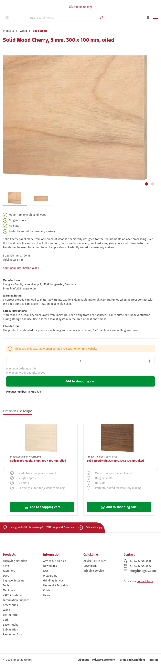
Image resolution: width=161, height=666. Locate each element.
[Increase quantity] (150, 361)
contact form (145, 581)
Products (9, 554)
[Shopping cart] (155, 18)
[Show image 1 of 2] (146, 184)
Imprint (153, 659)
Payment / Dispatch (55, 585)
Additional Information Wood (21, 268)
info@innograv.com (142, 571)
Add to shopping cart (80, 381)
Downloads (50, 566)
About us (83, 659)
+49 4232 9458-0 (139, 561)
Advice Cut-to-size (54, 561)
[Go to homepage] (80, 7)
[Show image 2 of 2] (152, 184)
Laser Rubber (11, 624)
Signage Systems (13, 580)
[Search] (101, 18)
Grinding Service (53, 580)
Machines (9, 590)
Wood (6, 610)
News (46, 595)
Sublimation (10, 629)
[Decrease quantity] (11, 361)
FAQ (45, 570)
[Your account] (148, 18)
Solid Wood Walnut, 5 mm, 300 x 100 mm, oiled (115, 460)
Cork (5, 619)
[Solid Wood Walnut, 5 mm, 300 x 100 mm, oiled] (119, 439)
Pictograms (50, 575)
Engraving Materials (15, 561)
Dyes (6, 575)
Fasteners (9, 570)
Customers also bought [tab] (17, 411)
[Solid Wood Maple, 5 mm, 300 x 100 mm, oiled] (42, 439)
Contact (48, 590)
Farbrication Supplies (16, 600)
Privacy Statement (103, 659)
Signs (6, 566)
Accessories (10, 605)
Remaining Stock (13, 634)
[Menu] (7, 17)
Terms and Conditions (131, 659)
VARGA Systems (12, 595)
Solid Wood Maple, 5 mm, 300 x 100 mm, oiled (38, 460)
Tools (6, 585)
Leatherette (10, 615)
